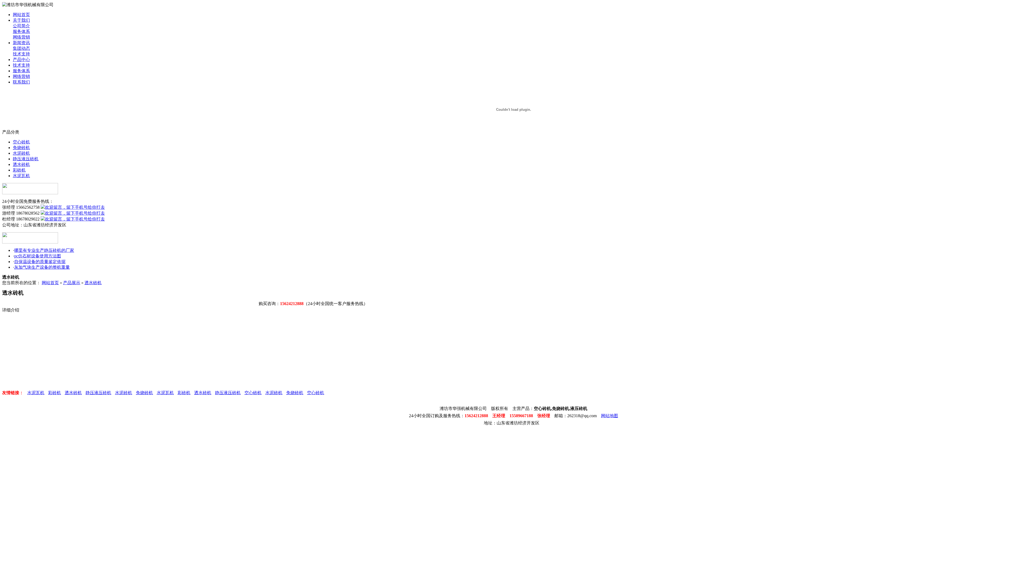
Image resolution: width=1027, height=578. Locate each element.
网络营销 (21, 37)
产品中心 (21, 59)
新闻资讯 (21, 42)
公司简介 (21, 26)
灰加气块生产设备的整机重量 (42, 267)
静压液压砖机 (26, 159)
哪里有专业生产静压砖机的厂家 (44, 250)
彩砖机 (19, 170)
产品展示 (71, 282)
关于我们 (21, 20)
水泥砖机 (21, 153)
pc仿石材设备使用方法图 (37, 256)
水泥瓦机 (21, 175)
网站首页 (21, 14)
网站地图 (609, 415)
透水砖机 (21, 164)
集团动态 (21, 48)
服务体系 (21, 31)
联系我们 (21, 82)
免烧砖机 (21, 147)
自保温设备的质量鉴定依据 (40, 261)
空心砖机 (21, 142)
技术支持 (21, 54)
